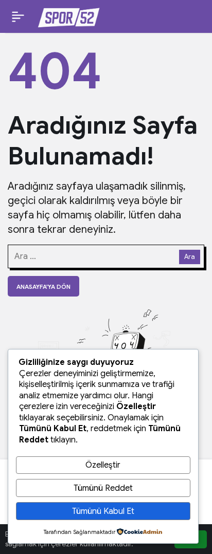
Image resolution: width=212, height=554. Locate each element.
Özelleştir (102, 465)
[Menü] (18, 16)
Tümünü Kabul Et (103, 511)
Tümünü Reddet (103, 488)
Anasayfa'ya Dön (43, 286)
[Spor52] (69, 16)
